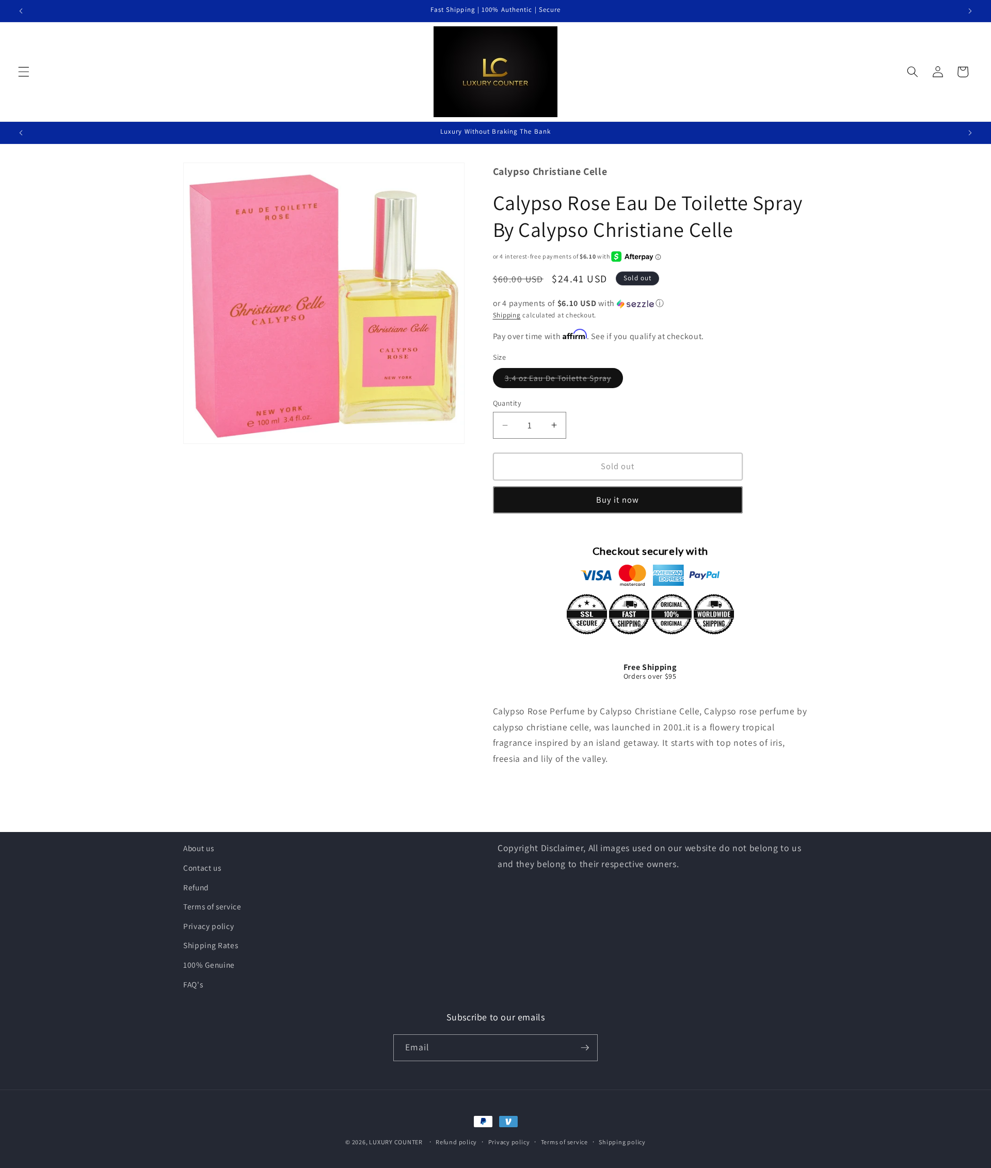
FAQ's (193, 984)
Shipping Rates (210, 945)
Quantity (507, 403)
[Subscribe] (584, 1047)
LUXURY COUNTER (396, 1142)
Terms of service (212, 906)
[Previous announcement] (21, 11)
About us (198, 848)
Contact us (202, 867)
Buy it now (617, 499)
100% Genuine (209, 964)
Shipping (507, 315)
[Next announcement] (969, 11)
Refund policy (456, 1142)
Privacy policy (208, 926)
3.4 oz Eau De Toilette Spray (564, 380)
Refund (196, 887)
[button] (23, 71)
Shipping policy (622, 1142)
